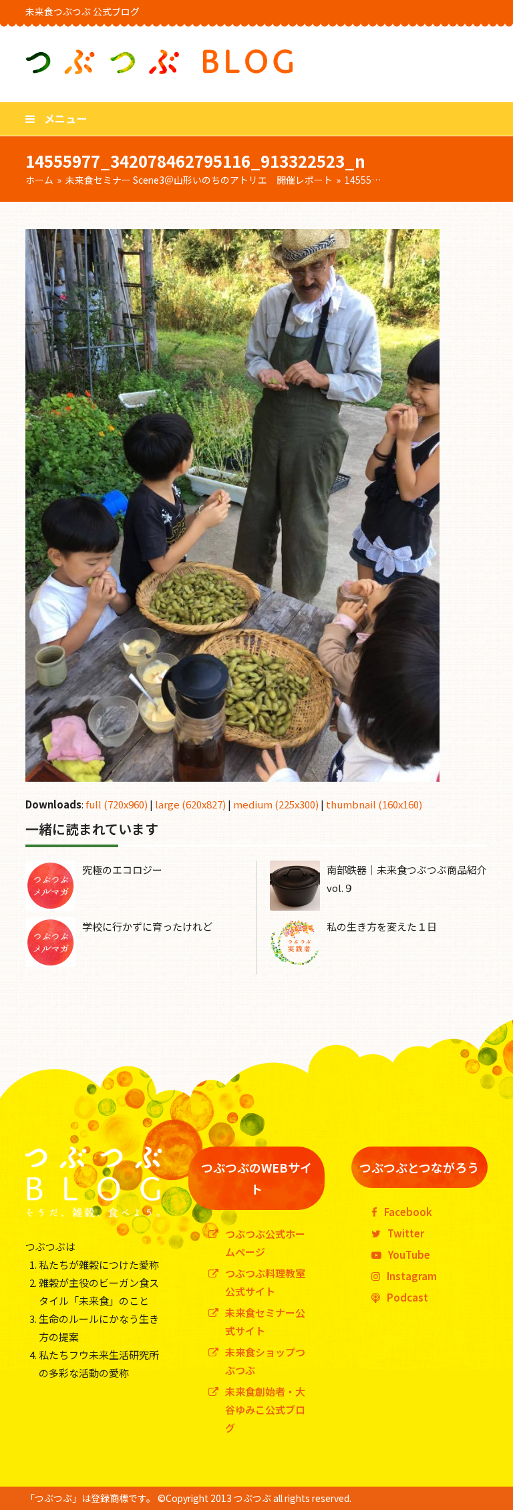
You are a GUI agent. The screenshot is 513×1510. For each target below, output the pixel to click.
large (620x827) (190, 804)
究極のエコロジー (122, 870)
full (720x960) (117, 804)
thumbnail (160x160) (374, 804)
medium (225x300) (276, 804)
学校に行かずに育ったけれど (147, 926)
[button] (56, 118)
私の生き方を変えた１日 (382, 926)
